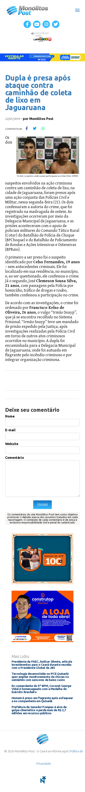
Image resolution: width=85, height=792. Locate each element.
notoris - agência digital (42, 780)
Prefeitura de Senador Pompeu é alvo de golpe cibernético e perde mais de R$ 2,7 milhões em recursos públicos (39, 710)
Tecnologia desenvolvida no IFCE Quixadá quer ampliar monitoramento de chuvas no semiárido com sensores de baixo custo (40, 677)
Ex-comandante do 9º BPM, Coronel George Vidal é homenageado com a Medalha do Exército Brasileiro (41, 689)
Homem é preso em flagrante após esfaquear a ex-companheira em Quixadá (42, 699)
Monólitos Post (27, 10)
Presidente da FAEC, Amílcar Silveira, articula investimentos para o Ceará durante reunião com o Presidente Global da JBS (42, 664)
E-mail (10, 430)
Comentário (14, 457)
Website (11, 444)
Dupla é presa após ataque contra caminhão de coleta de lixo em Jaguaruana (38, 92)
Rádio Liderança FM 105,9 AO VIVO (42, 39)
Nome (10, 416)
